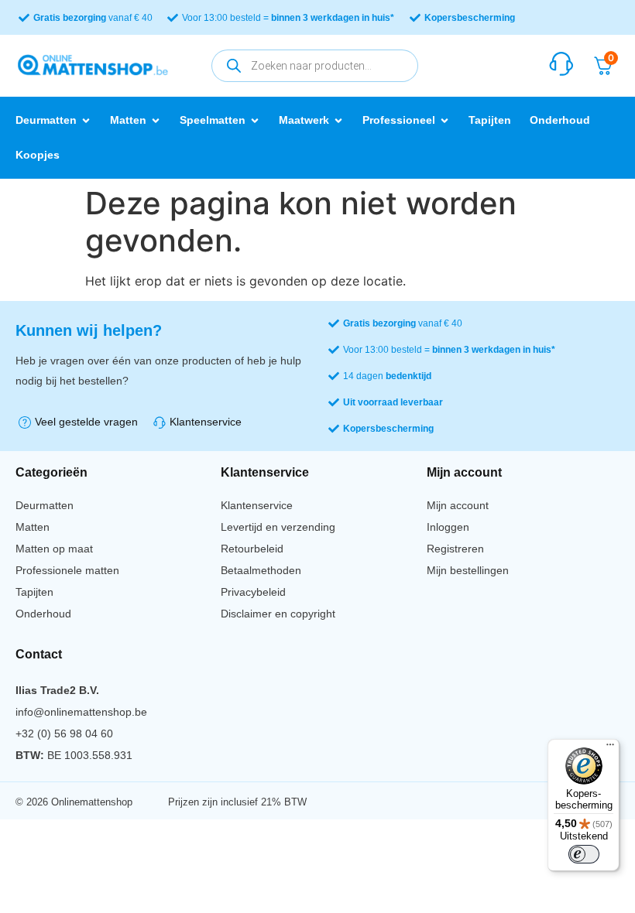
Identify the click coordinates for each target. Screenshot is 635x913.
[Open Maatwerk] (338, 120)
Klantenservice (257, 505)
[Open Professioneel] (444, 120)
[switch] (583, 854)
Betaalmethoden (261, 570)
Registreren (455, 548)
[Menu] (610, 748)
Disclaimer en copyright (278, 613)
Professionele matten (67, 570)
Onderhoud (43, 613)
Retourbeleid (252, 548)
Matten (32, 527)
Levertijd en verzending (278, 527)
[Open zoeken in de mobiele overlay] (314, 65)
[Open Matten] (155, 120)
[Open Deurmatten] (86, 120)
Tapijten (34, 592)
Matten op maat (54, 548)
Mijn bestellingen (468, 570)
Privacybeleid (253, 592)
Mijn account (458, 505)
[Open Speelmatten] (254, 120)
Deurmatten (44, 505)
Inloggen (448, 527)
